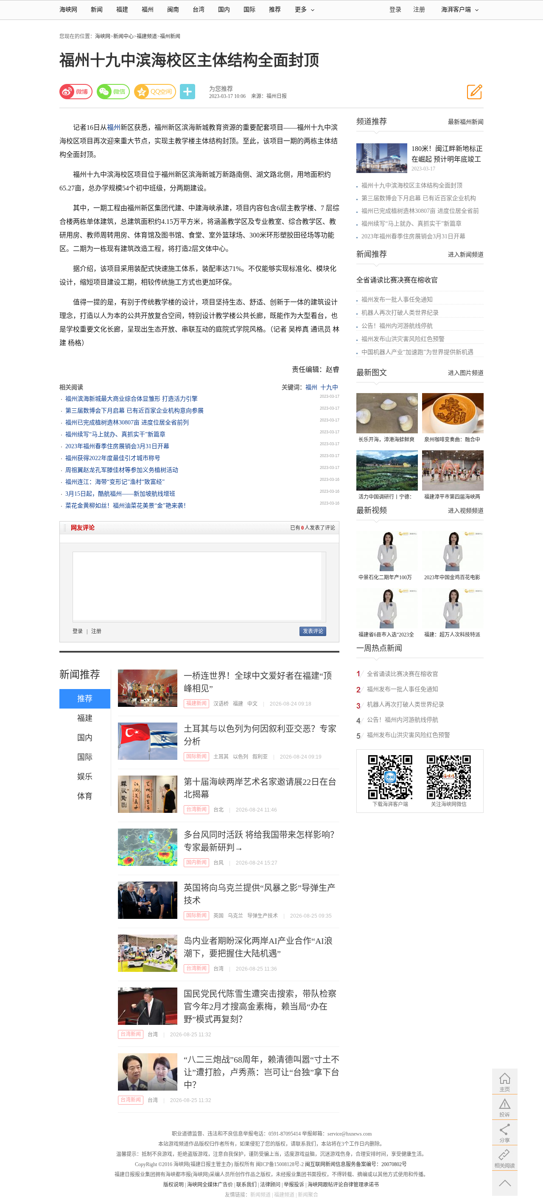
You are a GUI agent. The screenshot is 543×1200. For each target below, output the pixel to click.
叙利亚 (260, 757)
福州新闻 (170, 36)
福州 (148, 9)
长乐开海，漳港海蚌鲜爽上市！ (386, 440)
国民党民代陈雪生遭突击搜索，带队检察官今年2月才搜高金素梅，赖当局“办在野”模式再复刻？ (260, 1006)
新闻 (97, 9)
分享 (188, 92)
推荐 (275, 9)
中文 (252, 704)
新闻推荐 (79, 674)
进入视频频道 (466, 511)
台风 (218, 863)
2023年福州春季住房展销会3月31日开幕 (117, 446)
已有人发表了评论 (312, 528)
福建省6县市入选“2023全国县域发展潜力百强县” (386, 635)
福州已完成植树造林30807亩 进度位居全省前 (420, 211)
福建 (122, 9)
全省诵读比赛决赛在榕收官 (397, 280)
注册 (419, 9)
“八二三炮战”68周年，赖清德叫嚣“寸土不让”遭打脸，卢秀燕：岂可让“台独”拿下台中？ (261, 1072)
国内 (224, 9)
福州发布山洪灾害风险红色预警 (403, 339)
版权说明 (173, 1185)
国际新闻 (196, 756)
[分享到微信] (113, 91)
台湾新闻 (196, 809)
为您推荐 (221, 89)
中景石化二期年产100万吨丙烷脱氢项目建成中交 (386, 578)
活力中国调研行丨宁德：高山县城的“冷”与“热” (386, 497)
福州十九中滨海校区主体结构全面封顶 (411, 185)
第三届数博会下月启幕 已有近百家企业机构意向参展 (134, 410)
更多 (301, 9)
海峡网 (68, 9)
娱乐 (84, 777)
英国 (218, 916)
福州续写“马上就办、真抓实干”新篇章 (115, 434)
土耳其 (221, 757)
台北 (218, 810)
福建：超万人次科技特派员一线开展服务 (452, 635)
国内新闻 (196, 862)
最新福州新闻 (466, 122)
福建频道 (147, 36)
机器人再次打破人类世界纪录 (400, 313)
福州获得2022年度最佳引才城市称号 (112, 458)
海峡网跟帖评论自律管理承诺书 (343, 1185)
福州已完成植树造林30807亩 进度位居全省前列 (127, 422)
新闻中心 (123, 36)
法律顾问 (270, 1185)
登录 (78, 631)
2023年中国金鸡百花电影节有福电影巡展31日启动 (452, 578)
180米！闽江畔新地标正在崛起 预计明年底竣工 (447, 154)
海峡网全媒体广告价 (210, 1185)
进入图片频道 (466, 373)
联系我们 (246, 1185)
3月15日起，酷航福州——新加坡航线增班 (120, 494)
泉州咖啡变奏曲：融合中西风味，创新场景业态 (452, 440)
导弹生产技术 (262, 916)
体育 (84, 796)
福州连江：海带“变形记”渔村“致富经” (115, 482)
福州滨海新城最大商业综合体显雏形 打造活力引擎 (131, 399)
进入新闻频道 (466, 254)
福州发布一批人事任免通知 (397, 299)
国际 (249, 9)
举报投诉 (294, 1185)
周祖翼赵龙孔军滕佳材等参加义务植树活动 (121, 470)
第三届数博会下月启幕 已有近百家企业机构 (418, 198)
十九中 (329, 387)
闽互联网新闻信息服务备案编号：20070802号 (356, 1164)
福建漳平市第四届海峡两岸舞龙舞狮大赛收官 (452, 497)
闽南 (173, 9)
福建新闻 (196, 703)
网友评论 (83, 528)
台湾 (198, 9)
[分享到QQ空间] (155, 91)
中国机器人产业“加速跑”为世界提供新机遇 (417, 352)
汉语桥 (221, 704)
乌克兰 (235, 916)
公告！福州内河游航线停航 (397, 326)
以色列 (240, 757)
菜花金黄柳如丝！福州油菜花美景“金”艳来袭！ (127, 505)
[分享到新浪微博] (75, 91)
